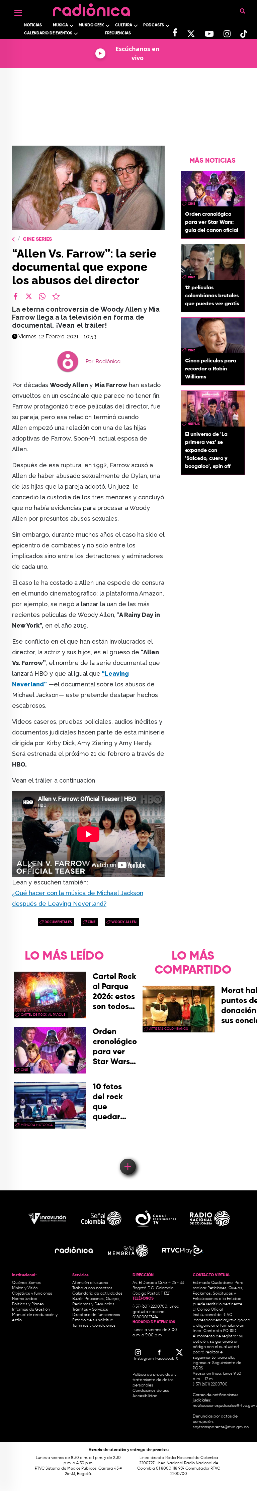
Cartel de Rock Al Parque (43, 1014)
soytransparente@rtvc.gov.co (221, 1427)
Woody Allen (124, 922)
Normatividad (24, 1299)
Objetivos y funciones (32, 1294)
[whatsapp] (42, 296)
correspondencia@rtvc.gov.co (222, 1320)
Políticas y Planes (28, 1304)
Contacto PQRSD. (220, 1331)
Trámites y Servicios (90, 1310)
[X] (28, 296)
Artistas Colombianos (168, 1028)
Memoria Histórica (37, 1125)
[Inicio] (91, 8)
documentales (58, 922)
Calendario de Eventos (48, 33)
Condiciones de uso (151, 1391)
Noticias (33, 25)
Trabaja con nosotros (92, 1288)
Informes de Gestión (31, 1310)
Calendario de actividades (97, 1294)
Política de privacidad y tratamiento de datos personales (154, 1380)
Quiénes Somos (26, 1283)
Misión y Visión (25, 1288)
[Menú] (18, 13)
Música (60, 25)
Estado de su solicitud (92, 1320)
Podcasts (153, 25)
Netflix (194, 424)
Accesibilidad (146, 1396)
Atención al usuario (90, 1283)
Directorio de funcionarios (96, 1315)
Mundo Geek (91, 25)
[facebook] (15, 296)
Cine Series (37, 239)
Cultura (123, 25)
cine (92, 922)
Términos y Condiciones (93, 1326)
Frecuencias (118, 33)
